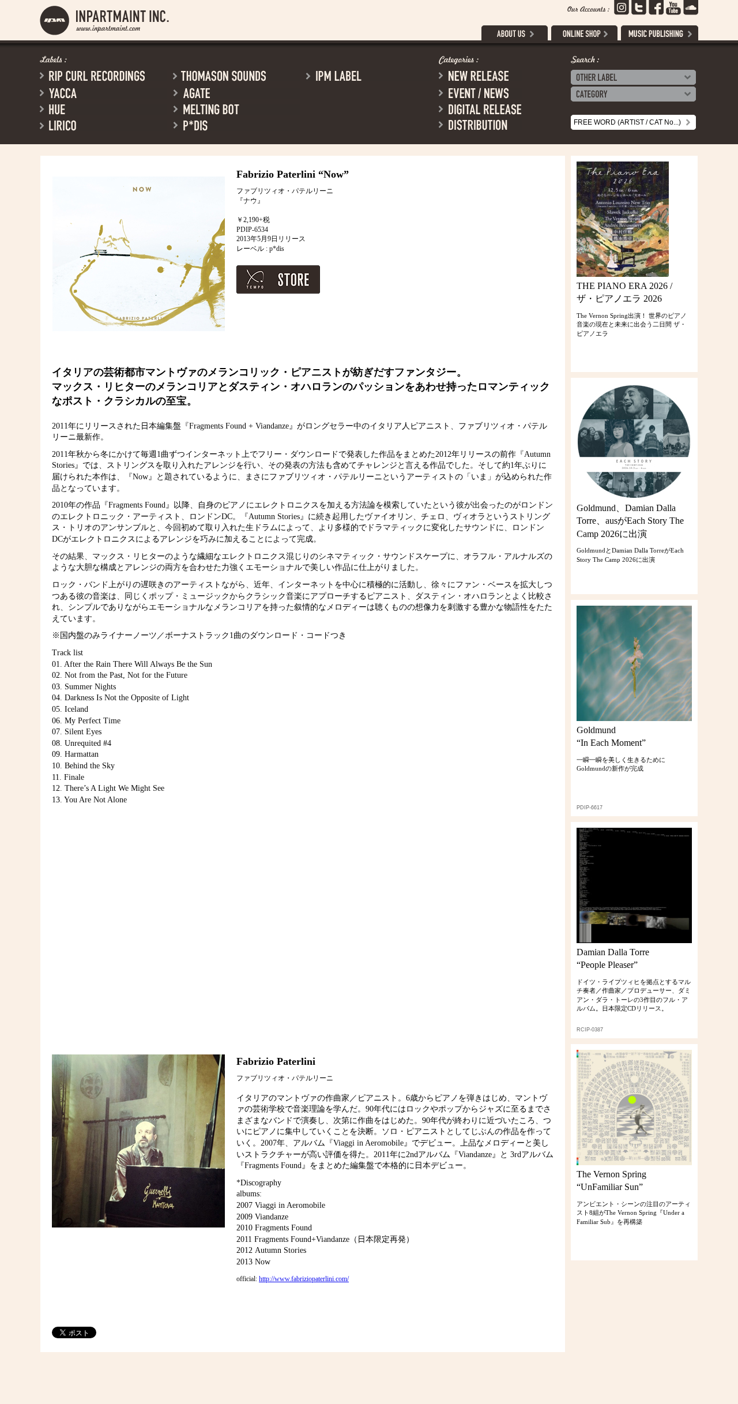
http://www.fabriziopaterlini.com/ (304, 1279)
